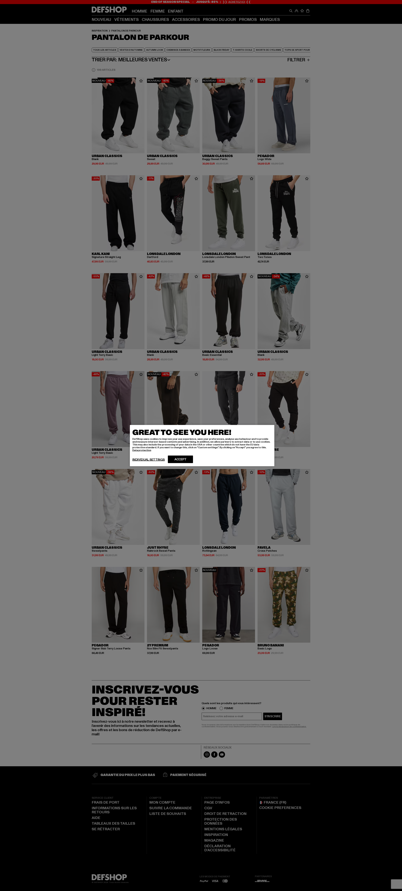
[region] (202, 445)
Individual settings (148, 459)
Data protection (141, 450)
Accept (180, 459)
